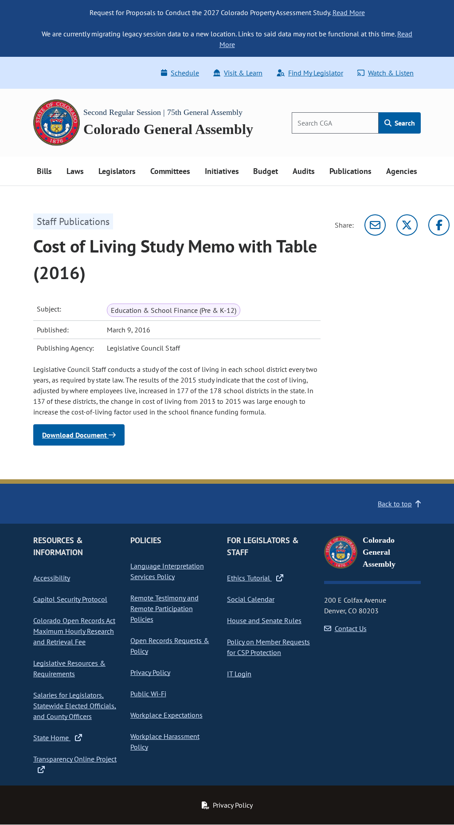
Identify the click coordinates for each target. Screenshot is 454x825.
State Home (51, 737)
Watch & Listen (391, 72)
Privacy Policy (150, 672)
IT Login (239, 673)
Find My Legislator (315, 72)
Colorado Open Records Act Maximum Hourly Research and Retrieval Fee (74, 631)
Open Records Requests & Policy (169, 645)
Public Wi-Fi (148, 693)
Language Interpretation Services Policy (167, 571)
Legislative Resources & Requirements (69, 668)
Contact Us (351, 628)
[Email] (375, 225)
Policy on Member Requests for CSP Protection (268, 647)
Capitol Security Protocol (70, 599)
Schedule (185, 72)
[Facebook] (439, 225)
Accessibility (51, 577)
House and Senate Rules (264, 620)
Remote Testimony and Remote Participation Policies (164, 608)
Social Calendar (250, 599)
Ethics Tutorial (249, 577)
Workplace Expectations (166, 715)
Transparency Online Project (75, 758)
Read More (349, 12)
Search (404, 122)
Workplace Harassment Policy (165, 741)
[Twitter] (407, 225)
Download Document (75, 434)
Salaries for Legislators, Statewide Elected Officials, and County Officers (74, 706)
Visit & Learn (243, 72)
